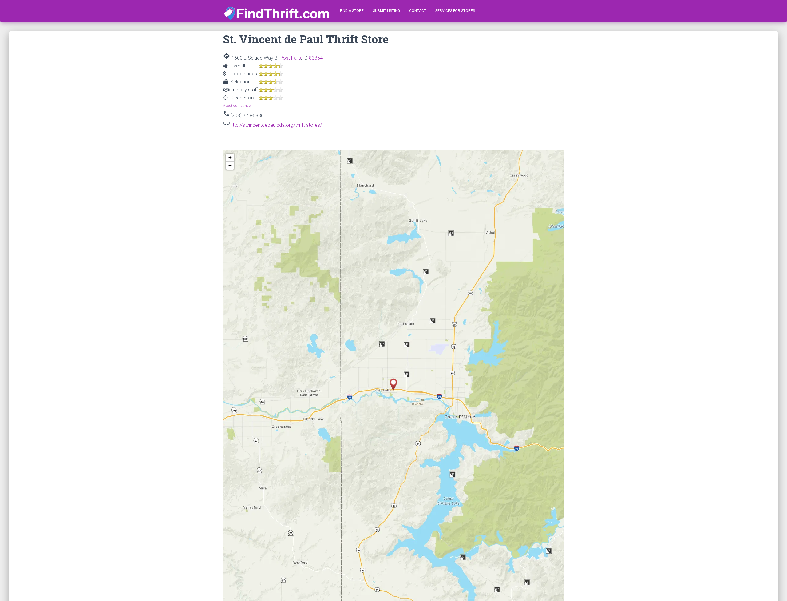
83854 (316, 58)
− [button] (230, 165)
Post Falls (290, 58)
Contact (417, 11)
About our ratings (237, 106)
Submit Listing (386, 11)
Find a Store (352, 11)
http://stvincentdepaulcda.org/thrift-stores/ (276, 125)
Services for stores (455, 11)
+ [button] (230, 157)
